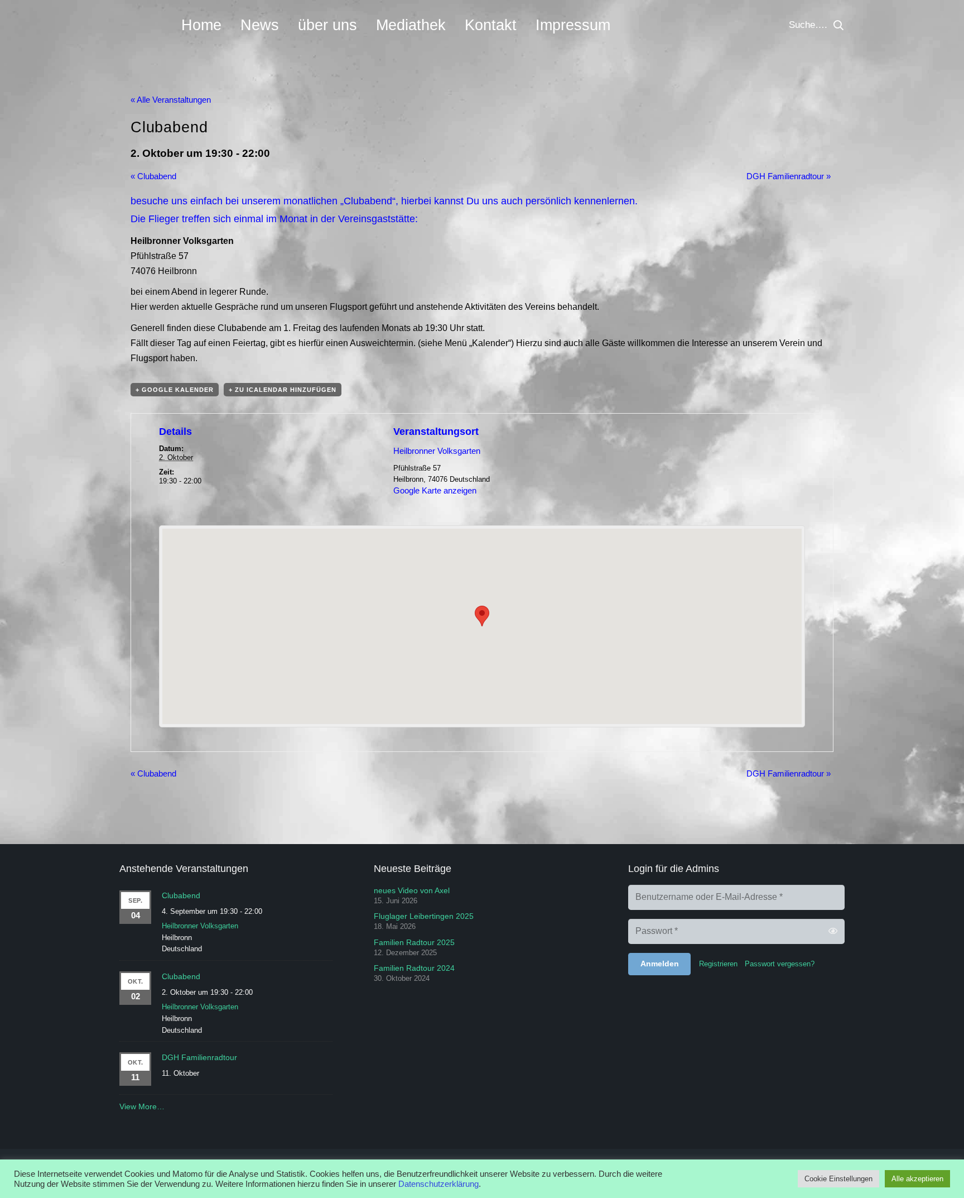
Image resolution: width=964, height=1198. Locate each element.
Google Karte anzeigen (434, 490)
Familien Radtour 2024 (414, 968)
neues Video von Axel (412, 890)
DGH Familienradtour (788, 176)
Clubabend (153, 176)
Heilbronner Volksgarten (436, 451)
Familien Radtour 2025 (414, 942)
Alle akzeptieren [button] (917, 1179)
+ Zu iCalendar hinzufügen (282, 389)
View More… (142, 1106)
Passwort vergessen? (779, 964)
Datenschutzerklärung (438, 1184)
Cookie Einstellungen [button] (838, 1179)
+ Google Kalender (175, 389)
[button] (838, 25)
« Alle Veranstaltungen (171, 99)
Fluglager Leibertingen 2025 (424, 916)
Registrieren (718, 964)
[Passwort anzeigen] (832, 931)
